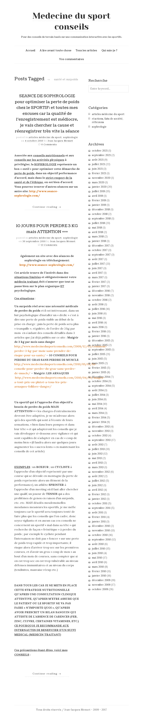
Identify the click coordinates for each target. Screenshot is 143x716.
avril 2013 (97, 462)
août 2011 (97, 512)
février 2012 (99, 494)
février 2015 (99, 367)
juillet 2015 (98, 354)
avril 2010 (97, 562)
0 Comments (49, 144)
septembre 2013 (101, 440)
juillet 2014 (98, 394)
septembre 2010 (101, 539)
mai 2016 (97, 318)
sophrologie (70, 137)
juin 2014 (97, 399)
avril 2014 (97, 408)
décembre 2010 (101, 525)
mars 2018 (98, 236)
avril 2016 (97, 322)
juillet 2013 (98, 449)
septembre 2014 (101, 385)
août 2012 (98, 476)
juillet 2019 (98, 191)
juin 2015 (97, 358)
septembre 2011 (101, 508)
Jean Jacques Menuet (60, 140)
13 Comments (49, 244)
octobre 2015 (100, 345)
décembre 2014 (101, 376)
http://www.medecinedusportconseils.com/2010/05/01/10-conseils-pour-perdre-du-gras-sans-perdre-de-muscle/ (55, 368)
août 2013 (97, 444)
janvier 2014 (99, 422)
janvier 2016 (99, 336)
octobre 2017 (100, 250)
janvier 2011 (99, 521)
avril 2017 (97, 272)
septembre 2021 (101, 155)
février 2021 (99, 173)
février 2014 (99, 417)
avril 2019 (97, 195)
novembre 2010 (101, 530)
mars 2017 (98, 277)
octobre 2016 (100, 299)
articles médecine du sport (45, 137)
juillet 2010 (98, 548)
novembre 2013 (101, 431)
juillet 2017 (98, 263)
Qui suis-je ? (109, 50)
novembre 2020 (101, 177)
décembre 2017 (101, 245)
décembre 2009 (101, 580)
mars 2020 (98, 182)
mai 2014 (97, 403)
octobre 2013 (99, 435)
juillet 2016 (98, 309)
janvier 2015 (99, 372)
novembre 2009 (101, 584)
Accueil (30, 50)
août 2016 (98, 304)
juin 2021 (97, 168)
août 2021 (98, 159)
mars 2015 (98, 363)
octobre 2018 (100, 214)
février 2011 (99, 517)
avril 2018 (97, 232)
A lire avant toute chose (55, 50)
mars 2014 (98, 413)
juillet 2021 (98, 164)
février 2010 (99, 571)
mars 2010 (98, 566)
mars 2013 (98, 467)
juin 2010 (97, 553)
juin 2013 (97, 453)
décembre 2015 (101, 340)
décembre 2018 (101, 209)
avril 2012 (97, 489)
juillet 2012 (98, 480)
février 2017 (99, 281)
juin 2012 (97, 485)
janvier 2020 (99, 186)
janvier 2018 (99, 241)
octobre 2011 (99, 503)
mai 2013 (97, 458)
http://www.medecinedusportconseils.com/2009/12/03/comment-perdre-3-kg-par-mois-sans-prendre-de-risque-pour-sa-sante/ (60, 351)
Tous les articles (86, 50)
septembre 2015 (101, 349)
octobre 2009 (100, 589)
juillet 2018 (98, 223)
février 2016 (99, 331)
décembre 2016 (101, 290)
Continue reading (47, 206)
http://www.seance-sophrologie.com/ (46, 265)
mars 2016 (98, 327)
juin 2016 (97, 313)
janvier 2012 (99, 498)
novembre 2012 (101, 471)
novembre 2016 (101, 295)
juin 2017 (97, 268)
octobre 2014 (100, 381)
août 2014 (98, 390)
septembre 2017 (101, 254)
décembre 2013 (101, 426)
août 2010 (98, 544)
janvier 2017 (99, 286)
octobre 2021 (100, 150)
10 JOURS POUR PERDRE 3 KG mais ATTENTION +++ (47, 229)
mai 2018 (97, 227)
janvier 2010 (99, 575)
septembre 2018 (101, 218)
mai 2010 (97, 557)
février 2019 (99, 200)
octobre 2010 (100, 535)
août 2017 (98, 259)
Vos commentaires (71, 59)
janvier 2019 (99, 204)
